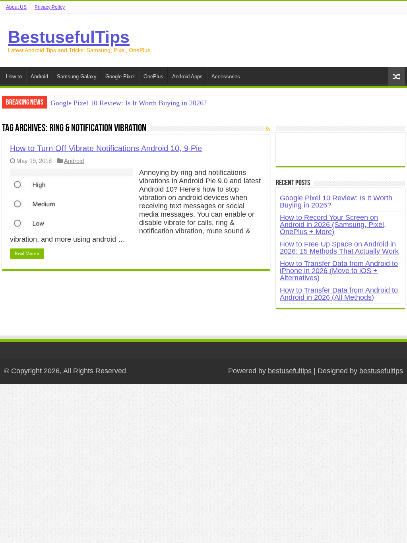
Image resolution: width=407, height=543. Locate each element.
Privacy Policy (50, 7)
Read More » (27, 253)
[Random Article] (396, 76)
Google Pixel (120, 77)
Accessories (225, 77)
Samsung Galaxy (77, 77)
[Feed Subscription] (268, 129)
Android (39, 77)
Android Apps (187, 77)
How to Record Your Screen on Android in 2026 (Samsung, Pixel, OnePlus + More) (333, 224)
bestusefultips (290, 371)
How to (14, 77)
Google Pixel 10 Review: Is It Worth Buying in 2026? (128, 103)
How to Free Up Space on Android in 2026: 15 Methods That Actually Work (339, 247)
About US (16, 7)
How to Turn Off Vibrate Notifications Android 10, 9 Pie (106, 148)
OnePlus (153, 77)
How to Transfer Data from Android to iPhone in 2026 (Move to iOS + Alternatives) (339, 271)
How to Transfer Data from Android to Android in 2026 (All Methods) (339, 293)
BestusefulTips (69, 37)
